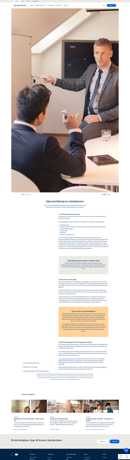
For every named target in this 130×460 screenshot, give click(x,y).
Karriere (50, 457)
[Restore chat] (126, 450)
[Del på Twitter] (102, 194)
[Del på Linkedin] (104, 194)
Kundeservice (87, 457)
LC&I (23, 1)
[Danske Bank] (20, 5)
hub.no (70, 241)
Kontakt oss (103, 441)
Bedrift (16, 1)
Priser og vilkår (33, 457)
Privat (28, 1)
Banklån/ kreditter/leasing (67, 234)
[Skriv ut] (109, 194)
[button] (40, 5)
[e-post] (106, 194)
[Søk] (103, 5)
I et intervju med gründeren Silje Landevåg (70, 359)
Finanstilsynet (69, 457)
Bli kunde (114, 441)
